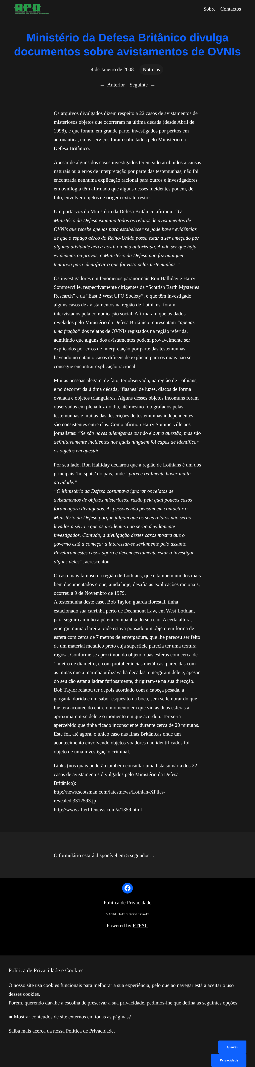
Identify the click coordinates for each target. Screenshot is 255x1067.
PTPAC (140, 925)
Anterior (116, 85)
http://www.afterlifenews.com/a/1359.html (98, 809)
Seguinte (139, 85)
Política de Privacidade (127, 902)
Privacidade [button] (229, 1060)
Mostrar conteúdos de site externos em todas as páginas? (72, 1017)
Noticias (151, 69)
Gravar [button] (232, 1047)
